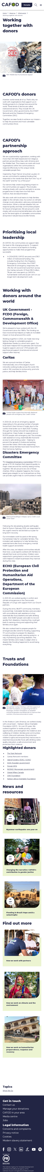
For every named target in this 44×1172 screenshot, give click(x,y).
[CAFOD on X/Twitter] (15, 1149)
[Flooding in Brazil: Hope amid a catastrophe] (22, 894)
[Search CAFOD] (36, 5)
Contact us (9, 1105)
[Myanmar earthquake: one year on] (22, 811)
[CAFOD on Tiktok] (27, 1149)
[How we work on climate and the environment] (22, 985)
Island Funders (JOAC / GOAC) (19, 760)
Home (5, 13)
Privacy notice (11, 1132)
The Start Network (14, 753)
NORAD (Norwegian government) (20, 769)
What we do (22, 13)
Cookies (7, 1136)
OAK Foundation (13, 776)
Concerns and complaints (17, 1129)
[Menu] (41, 5)
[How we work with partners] (22, 943)
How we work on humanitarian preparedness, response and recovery (20, 1049)
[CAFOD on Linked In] (21, 1149)
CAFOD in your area (14, 1112)
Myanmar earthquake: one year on (21, 829)
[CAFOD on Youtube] (34, 1149)
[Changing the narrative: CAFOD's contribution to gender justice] (22, 852)
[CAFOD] (10, 5)
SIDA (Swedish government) (18, 763)
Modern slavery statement (17, 1140)
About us (12, 13)
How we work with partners (18, 961)
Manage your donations (16, 1108)
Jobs (5, 1120)
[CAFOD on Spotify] (40, 1149)
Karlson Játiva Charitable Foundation (21, 779)
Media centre (10, 1116)
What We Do (8, 1091)
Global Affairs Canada (15, 772)
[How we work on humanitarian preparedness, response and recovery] (22, 1029)
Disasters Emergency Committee (19, 462)
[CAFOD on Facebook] (4, 1149)
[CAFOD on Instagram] (9, 1149)
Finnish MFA (12, 766)
